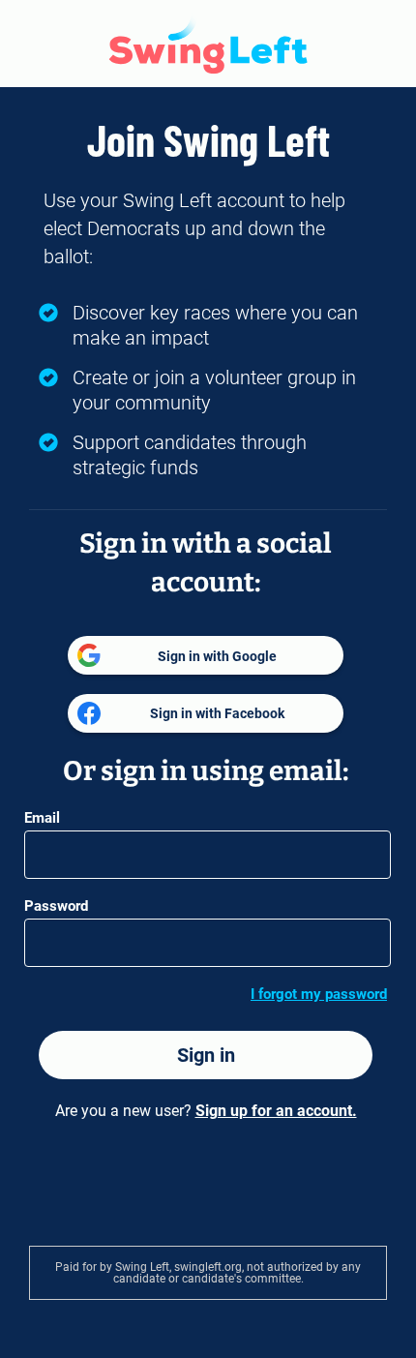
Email (42, 818)
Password (56, 906)
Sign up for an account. (276, 1110)
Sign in (206, 1055)
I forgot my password (319, 994)
